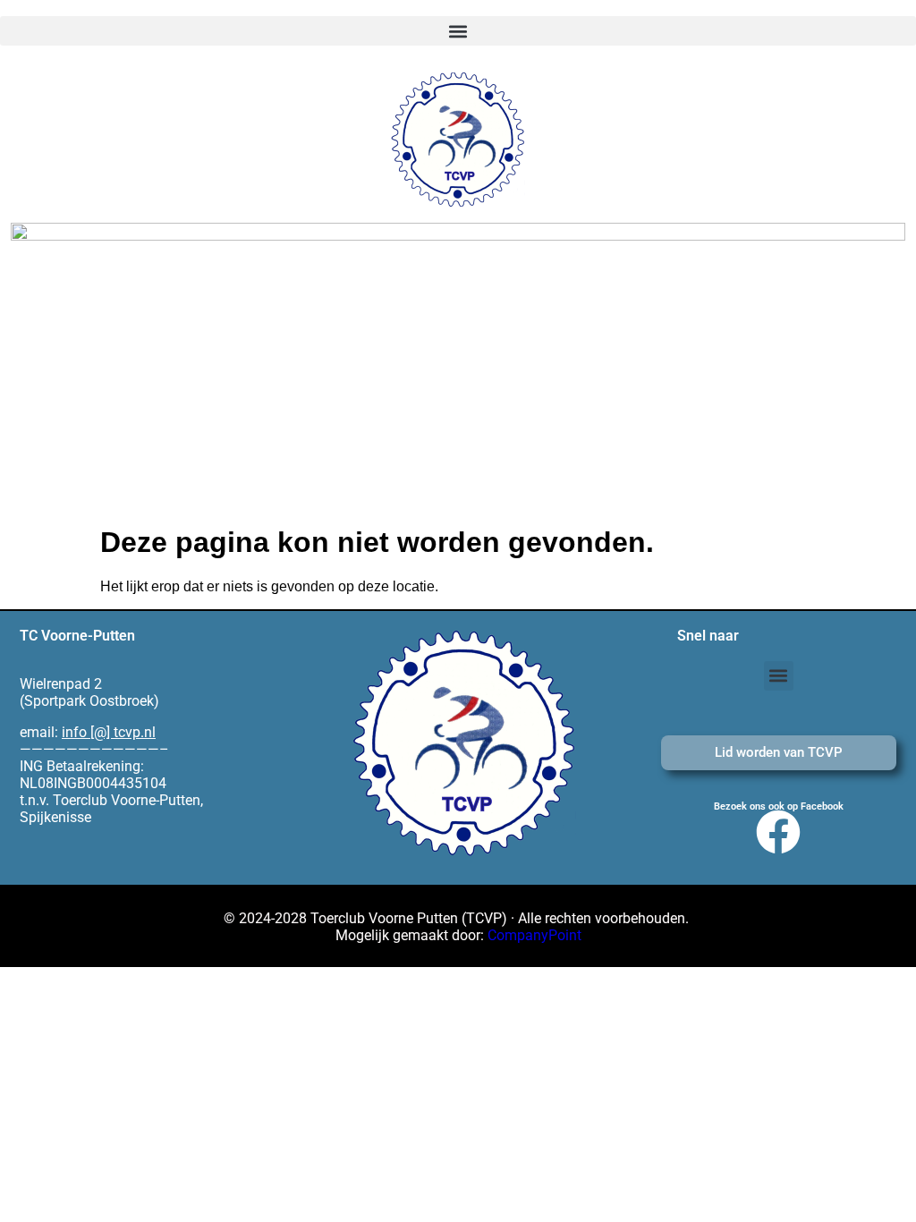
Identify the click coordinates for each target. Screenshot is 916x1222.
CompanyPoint (534, 935)
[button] (458, 31)
